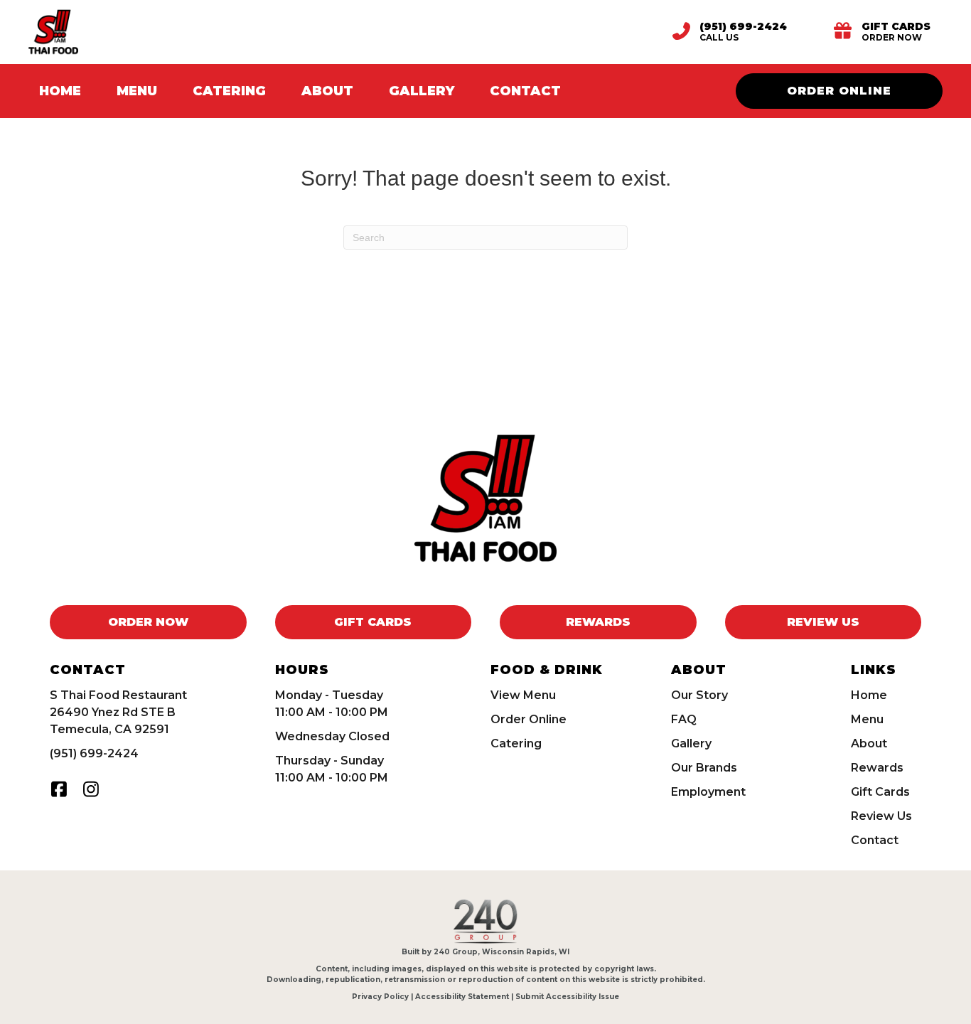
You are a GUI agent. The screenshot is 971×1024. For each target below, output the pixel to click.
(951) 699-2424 (94, 753)
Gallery (691, 743)
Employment (708, 792)
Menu (867, 719)
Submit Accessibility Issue (567, 996)
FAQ (684, 719)
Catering (516, 743)
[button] (58, 789)
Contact (874, 840)
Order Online (528, 719)
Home (869, 695)
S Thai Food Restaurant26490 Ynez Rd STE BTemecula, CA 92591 (118, 712)
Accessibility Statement (462, 996)
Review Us (881, 816)
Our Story (699, 695)
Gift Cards (880, 792)
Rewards (877, 767)
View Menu (523, 695)
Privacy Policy (380, 996)
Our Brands (704, 767)
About (869, 743)
